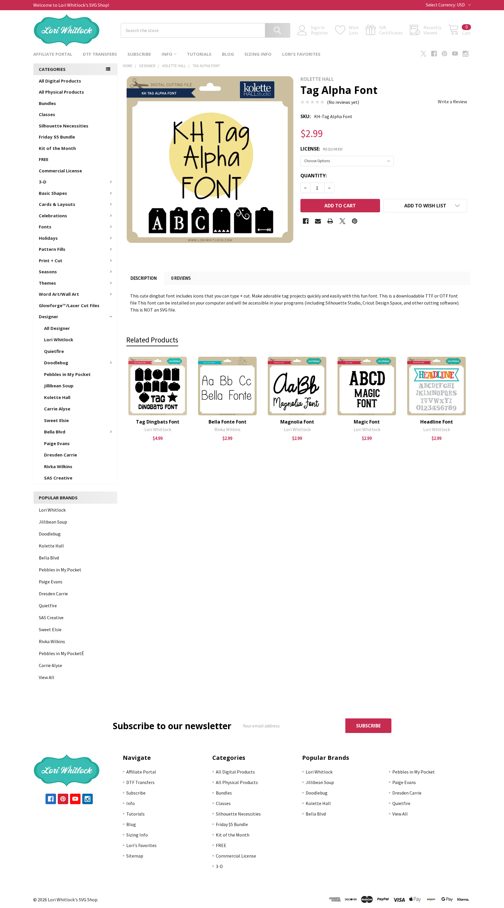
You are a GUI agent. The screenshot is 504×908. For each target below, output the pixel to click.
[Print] (330, 221)
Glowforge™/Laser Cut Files (69, 305)
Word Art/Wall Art (59, 294)
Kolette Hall (57, 397)
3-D (42, 182)
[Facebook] (434, 53)
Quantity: (313, 175)
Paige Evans (57, 443)
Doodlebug (56, 362)
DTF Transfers (100, 54)
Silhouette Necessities (63, 126)
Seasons (48, 271)
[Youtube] (455, 53)
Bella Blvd (54, 432)
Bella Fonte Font (227, 422)
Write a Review (452, 101)
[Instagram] (465, 53)
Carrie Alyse (57, 409)
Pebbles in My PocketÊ (61, 653)
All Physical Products (61, 92)
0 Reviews (181, 278)
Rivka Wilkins (58, 466)
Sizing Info (258, 54)
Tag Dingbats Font (157, 422)
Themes (47, 283)
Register (319, 32)
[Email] (318, 221)
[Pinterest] (444, 53)
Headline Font (436, 422)
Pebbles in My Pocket (67, 374)
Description (143, 278)
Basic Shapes (53, 193)
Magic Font (367, 422)
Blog (228, 54)
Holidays (48, 238)
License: (321, 149)
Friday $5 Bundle (57, 137)
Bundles (47, 103)
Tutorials (199, 54)
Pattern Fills (52, 249)
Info (167, 54)
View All (46, 677)
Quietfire (54, 351)
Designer (48, 316)
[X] (423, 53)
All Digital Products (60, 81)
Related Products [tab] (152, 339)
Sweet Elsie (56, 420)
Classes (47, 114)
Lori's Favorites (301, 54)
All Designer (57, 328)
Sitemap (134, 856)
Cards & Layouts (57, 204)
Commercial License (60, 171)
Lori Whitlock (58, 339)
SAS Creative (58, 478)
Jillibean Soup (59, 386)
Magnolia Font (297, 422)
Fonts (45, 227)
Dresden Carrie (60, 455)
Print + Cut (50, 260)
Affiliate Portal (52, 54)
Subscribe (139, 54)
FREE (43, 159)
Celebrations (53, 215)
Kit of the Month (57, 148)
